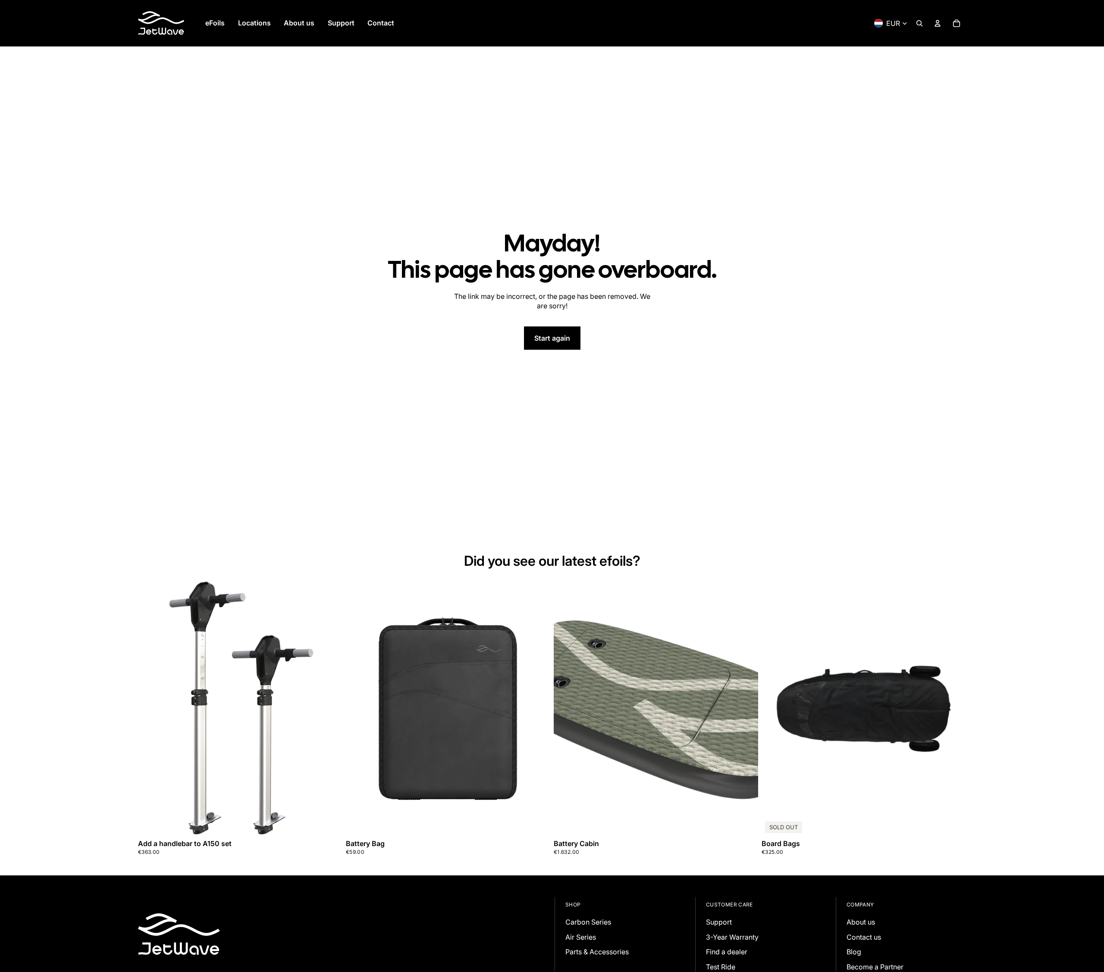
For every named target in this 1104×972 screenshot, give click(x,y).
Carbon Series (588, 922)
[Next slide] (745, 708)
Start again (552, 338)
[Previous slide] (567, 708)
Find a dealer (726, 951)
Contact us (864, 937)
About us (861, 922)
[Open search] (919, 23)
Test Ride (720, 967)
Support (719, 922)
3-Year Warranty (732, 937)
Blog (854, 951)
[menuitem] (215, 23)
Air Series (580, 937)
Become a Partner (875, 967)
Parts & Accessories (597, 951)
